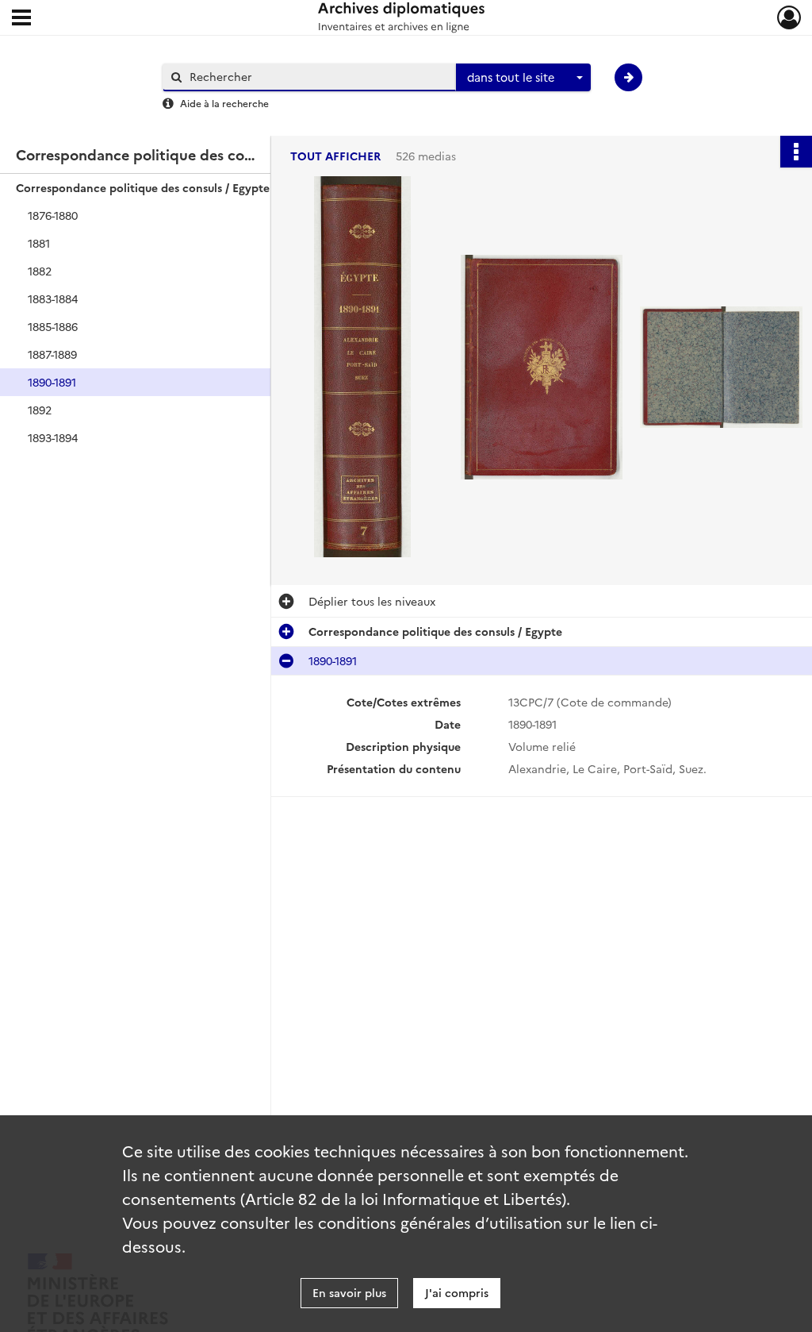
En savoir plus (349, 1292)
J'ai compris (456, 1292)
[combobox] (523, 78)
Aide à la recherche (224, 103)
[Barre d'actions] (796, 151)
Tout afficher (335, 156)
